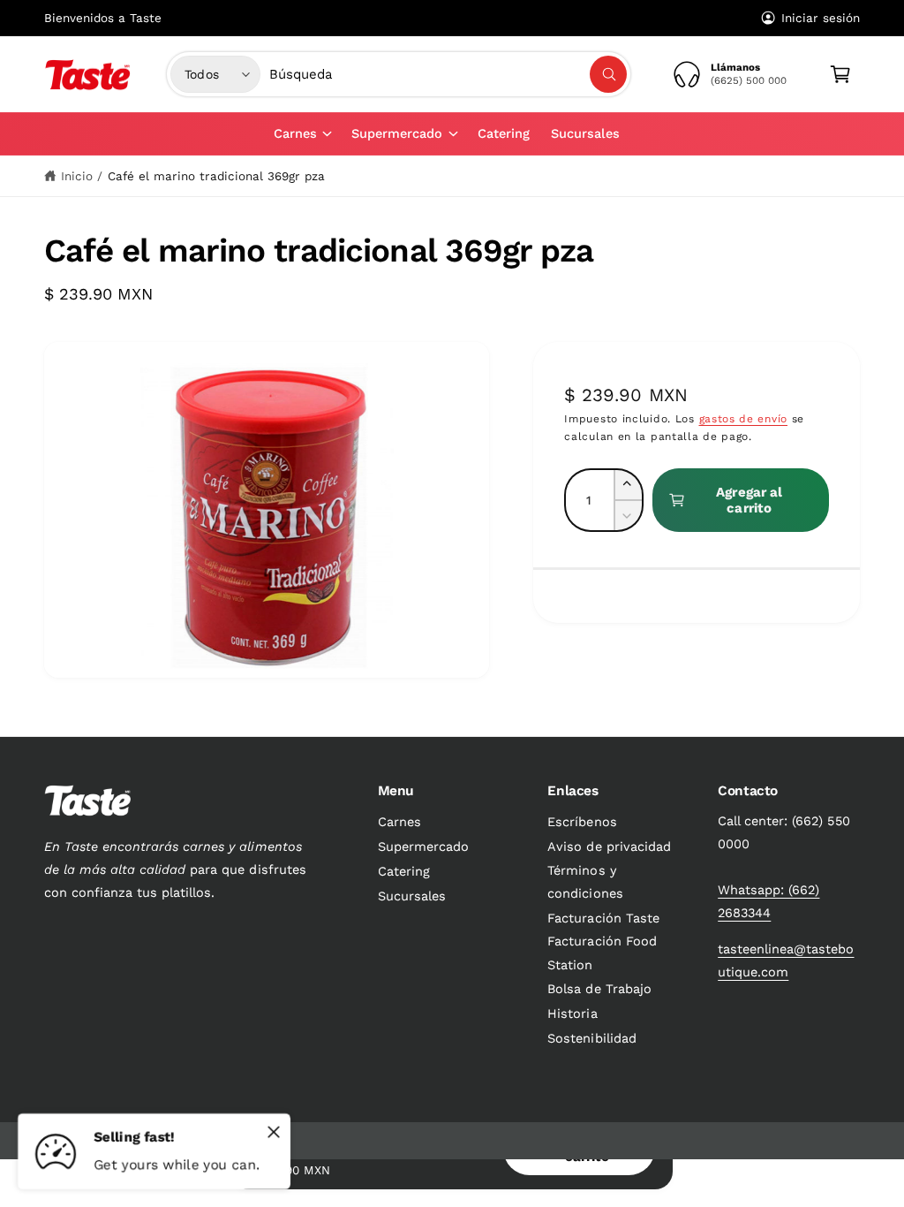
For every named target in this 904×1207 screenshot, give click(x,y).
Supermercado (423, 846)
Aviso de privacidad (608, 846)
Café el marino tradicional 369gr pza (217, 176)
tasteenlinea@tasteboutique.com (786, 961)
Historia (572, 1013)
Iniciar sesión (820, 18)
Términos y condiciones (584, 882)
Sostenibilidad (591, 1038)
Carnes (399, 822)
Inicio (77, 176)
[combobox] (448, 74)
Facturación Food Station (601, 953)
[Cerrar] (273, 1132)
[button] (302, 134)
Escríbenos (581, 822)
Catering (404, 871)
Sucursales (412, 896)
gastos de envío (743, 419)
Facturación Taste (603, 918)
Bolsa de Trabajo (599, 989)
